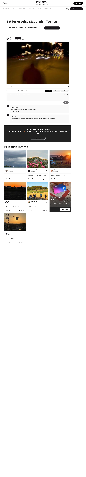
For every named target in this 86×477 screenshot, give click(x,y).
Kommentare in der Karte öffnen (16, 90)
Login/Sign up (78, 3)
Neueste (48, 90)
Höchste (56, 90)
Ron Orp (12, 116)
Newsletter (22, 9)
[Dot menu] (68, 38)
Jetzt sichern (65, 209)
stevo (12, 107)
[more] (67, 107)
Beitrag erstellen (76, 9)
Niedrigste (65, 90)
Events (14, 9)
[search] (67, 9)
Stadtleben (6, 9)
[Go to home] (42, 2)
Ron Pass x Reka (48, 9)
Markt (39, 9)
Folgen (17, 38)
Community (31, 9)
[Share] (68, 86)
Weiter (66, 102)
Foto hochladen (38, 138)
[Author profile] (6, 171)
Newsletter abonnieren (52, 28)
